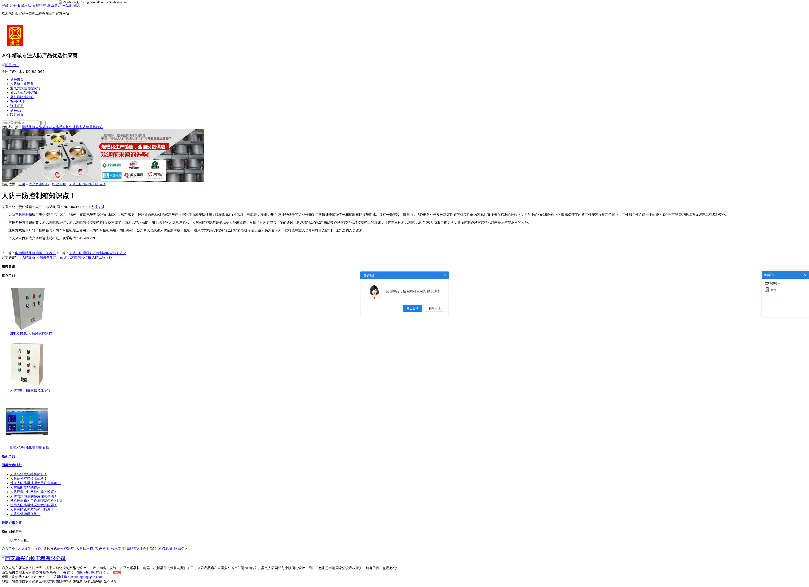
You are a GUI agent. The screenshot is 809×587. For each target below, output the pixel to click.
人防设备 (28, 257)
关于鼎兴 (149, 548)
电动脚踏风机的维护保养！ (35, 253)
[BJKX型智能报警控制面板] (27, 444)
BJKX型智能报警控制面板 (29, 447)
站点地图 (165, 548)
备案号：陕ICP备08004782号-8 (85, 572)
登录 (5, 5)
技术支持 (118, 548)
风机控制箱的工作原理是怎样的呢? (36, 500)
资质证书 (17, 106)
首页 (22, 184)
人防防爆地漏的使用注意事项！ (33, 496)
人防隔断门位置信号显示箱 (30, 390)
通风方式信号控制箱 (25, 88)
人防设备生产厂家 (50, 257)
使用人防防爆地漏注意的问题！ (33, 505)
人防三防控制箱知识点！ (87, 184)
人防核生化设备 (22, 84)
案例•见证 (17, 101)
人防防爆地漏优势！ (25, 514)
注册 (13, 5)
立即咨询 (771, 283)
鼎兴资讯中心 (39, 184)
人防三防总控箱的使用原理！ (32, 509)
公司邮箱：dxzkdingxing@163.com (78, 577)
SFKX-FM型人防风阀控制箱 (31, 333)
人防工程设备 (102, 257)
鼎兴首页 (17, 79)
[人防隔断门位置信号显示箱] (27, 387)
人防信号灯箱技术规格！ (28, 478)
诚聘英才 (133, 548)
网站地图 (69, 5)
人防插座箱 (43, 127)
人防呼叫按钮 (62, 127)
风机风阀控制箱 (22, 97)
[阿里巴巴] (404, 65)
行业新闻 (59, 184)
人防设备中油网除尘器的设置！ (33, 492)
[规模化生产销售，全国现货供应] (103, 181)
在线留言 (39, 5)
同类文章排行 (12, 465)
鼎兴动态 (17, 110)
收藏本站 (24, 5)
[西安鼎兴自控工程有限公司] (15, 45)
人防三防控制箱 (20, 214)
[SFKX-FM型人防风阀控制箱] (27, 330)
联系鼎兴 (54, 5)
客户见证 (102, 548)
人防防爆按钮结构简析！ (28, 474)
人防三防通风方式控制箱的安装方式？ (97, 253)
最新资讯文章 (12, 523)
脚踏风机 (28, 127)
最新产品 (8, 456)
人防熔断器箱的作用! (26, 487)
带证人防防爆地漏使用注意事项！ (35, 483)
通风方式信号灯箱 (23, 92)
